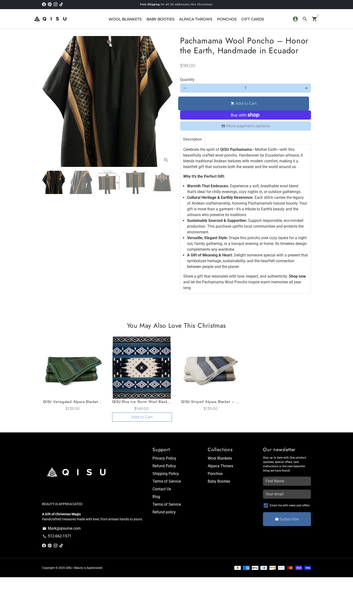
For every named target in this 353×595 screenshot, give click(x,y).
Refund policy (164, 512)
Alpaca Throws (220, 466)
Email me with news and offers (290, 505)
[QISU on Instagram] (55, 4)
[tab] (192, 139)
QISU (69, 568)
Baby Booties (219, 481)
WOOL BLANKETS (125, 19)
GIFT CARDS (252, 19)
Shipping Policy (165, 473)
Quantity (187, 79)
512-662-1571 (57, 536)
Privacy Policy (164, 458)
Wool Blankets (220, 458)
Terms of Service (166, 481)
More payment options (248, 126)
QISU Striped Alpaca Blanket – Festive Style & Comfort (211, 402)
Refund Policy (164, 466)
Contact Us (161, 489)
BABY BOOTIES (160, 19)
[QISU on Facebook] (44, 4)
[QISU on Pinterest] (50, 4)
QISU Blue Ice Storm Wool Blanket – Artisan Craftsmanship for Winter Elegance (142, 402)
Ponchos (215, 473)
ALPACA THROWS (195, 19)
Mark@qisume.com (62, 528)
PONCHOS (227, 19)
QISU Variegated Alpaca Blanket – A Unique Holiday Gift (73, 402)
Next (166, 101)
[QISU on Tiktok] (61, 4)
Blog (156, 496)
